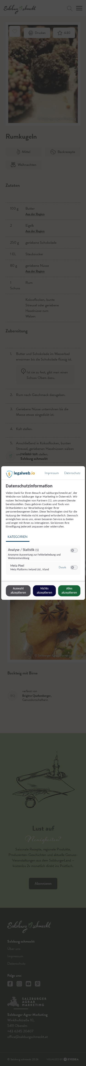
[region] (43, 531)
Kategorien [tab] (18, 536)
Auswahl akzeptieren (18, 590)
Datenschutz (72, 473)
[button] (72, 550)
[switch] (74, 550)
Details (62, 567)
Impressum (52, 473)
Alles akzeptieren (69, 590)
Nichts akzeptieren (44, 590)
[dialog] (43, 533)
